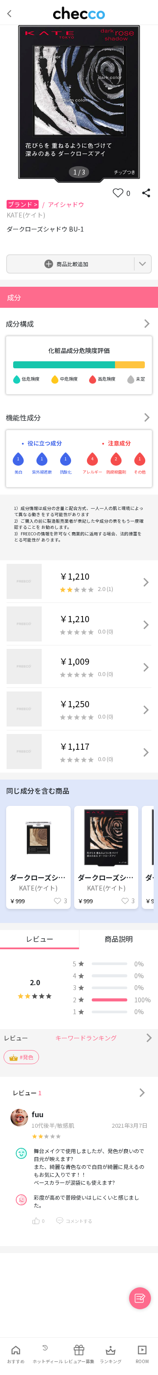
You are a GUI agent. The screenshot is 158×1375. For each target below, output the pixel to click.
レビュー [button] (39, 938)
